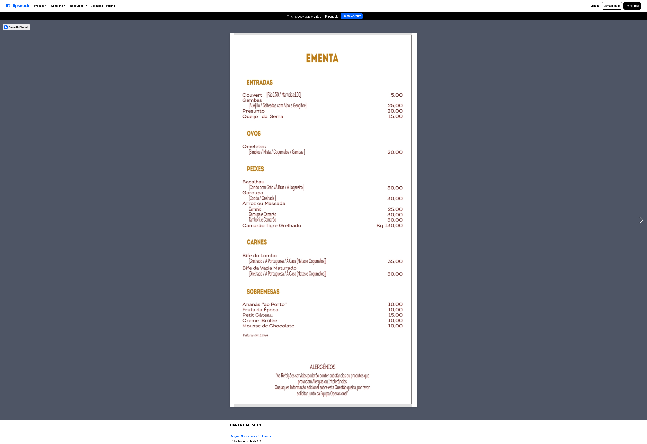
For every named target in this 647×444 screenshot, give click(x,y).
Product (39, 5)
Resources (76, 5)
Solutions (57, 5)
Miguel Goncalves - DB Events (251, 436)
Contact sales (612, 5)
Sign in (594, 5)
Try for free (632, 5)
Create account (351, 16)
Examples (97, 5)
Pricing (110, 5)
